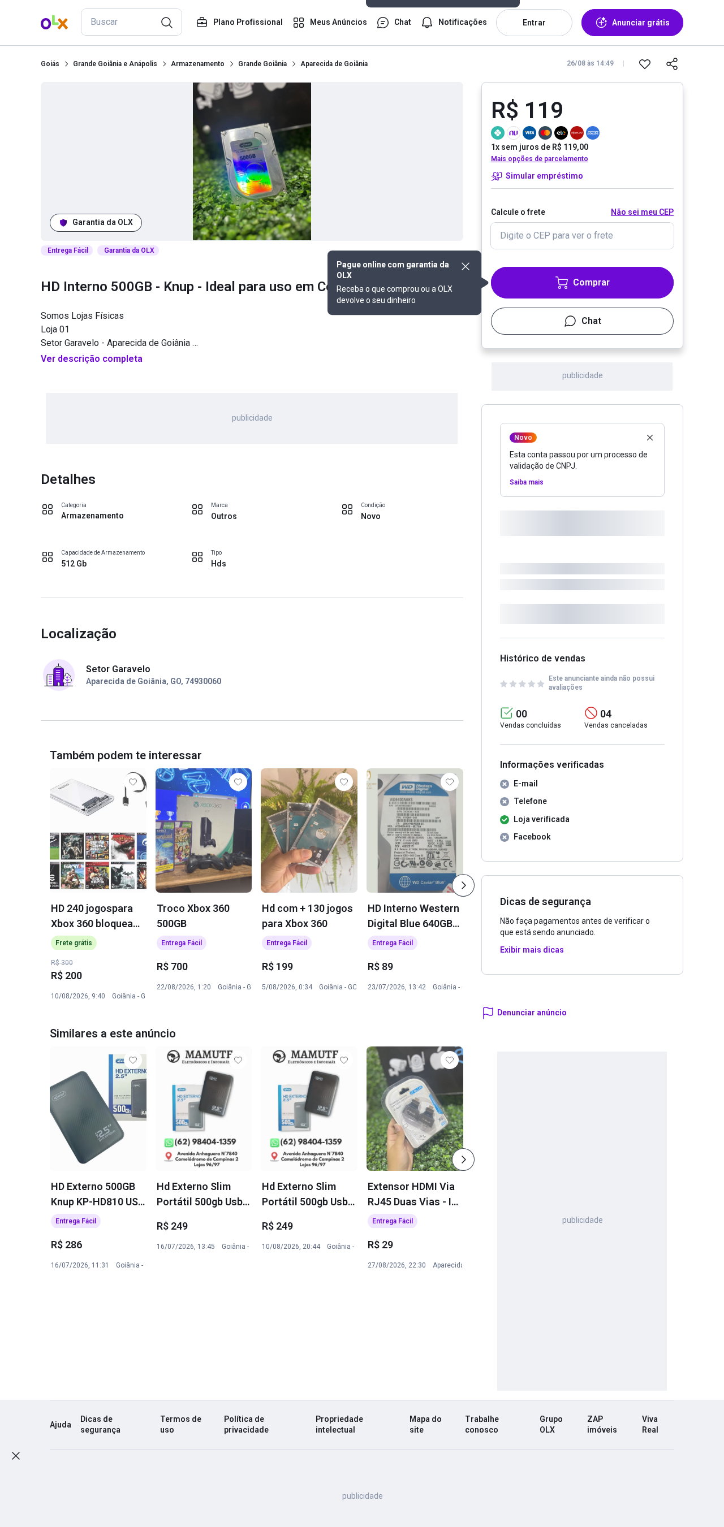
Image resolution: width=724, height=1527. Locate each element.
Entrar (534, 22)
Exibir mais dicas (532, 949)
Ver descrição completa (92, 358)
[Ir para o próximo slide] (463, 885)
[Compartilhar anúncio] (672, 64)
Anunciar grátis (641, 22)
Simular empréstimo (544, 175)
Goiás (50, 63)
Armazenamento (198, 63)
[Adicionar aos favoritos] (645, 64)
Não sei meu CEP (642, 212)
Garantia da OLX (102, 222)
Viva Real (650, 1424)
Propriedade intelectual (339, 1424)
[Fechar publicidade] (16, 1455)
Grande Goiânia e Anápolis (115, 63)
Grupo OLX (551, 1424)
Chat (591, 320)
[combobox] (131, 22)
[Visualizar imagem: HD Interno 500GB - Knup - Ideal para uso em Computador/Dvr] (252, 161)
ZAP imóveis (602, 1424)
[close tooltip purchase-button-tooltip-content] (465, 266)
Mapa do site (426, 1424)
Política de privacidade (246, 1424)
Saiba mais (527, 482)
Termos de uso (180, 1424)
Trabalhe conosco (482, 1424)
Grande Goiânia (262, 63)
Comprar (591, 282)
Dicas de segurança (100, 1424)
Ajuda (60, 1424)
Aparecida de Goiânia (334, 63)
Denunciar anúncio (532, 1012)
